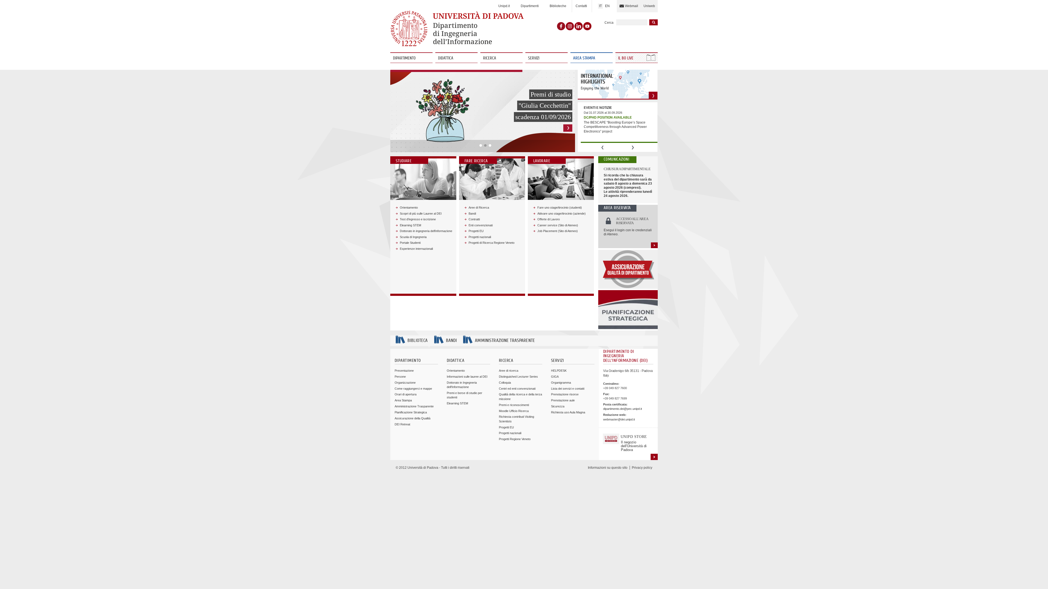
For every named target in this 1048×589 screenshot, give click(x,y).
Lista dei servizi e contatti (567, 388)
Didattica (445, 58)
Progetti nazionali (480, 237)
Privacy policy (642, 468)
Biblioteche (558, 6)
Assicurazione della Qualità (412, 418)
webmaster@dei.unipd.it (619, 419)
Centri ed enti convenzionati (517, 388)
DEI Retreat (402, 424)
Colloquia (505, 382)
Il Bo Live (626, 58)
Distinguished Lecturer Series (518, 376)
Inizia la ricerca (653, 22)
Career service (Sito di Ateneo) (557, 225)
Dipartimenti (530, 6)
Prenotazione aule (563, 400)
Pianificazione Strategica (411, 412)
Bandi (472, 213)
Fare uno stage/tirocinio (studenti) (559, 207)
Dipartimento (404, 58)
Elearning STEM (410, 225)
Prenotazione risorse (565, 394)
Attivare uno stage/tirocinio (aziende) (561, 213)
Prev (602, 147)
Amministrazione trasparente (505, 340)
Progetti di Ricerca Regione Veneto (491, 242)
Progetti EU (476, 231)
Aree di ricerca (508, 370)
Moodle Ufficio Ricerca (514, 411)
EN (607, 6)
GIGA (555, 376)
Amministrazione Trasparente (414, 406)
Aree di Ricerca (479, 207)
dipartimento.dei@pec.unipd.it (622, 408)
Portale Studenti (410, 242)
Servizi (533, 58)
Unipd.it (504, 6)
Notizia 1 (480, 145)
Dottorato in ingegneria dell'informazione (426, 231)
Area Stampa (584, 58)
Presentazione (404, 370)
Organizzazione (405, 382)
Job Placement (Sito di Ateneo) (557, 231)
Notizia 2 (485, 145)
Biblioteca (417, 340)
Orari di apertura (405, 394)
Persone (400, 376)
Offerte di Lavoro (548, 219)
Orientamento (409, 207)
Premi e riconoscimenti (514, 405)
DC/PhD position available (608, 117)
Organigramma (561, 382)
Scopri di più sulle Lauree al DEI (421, 213)
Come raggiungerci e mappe (413, 388)
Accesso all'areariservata (632, 221)
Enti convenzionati (481, 225)
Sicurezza (557, 406)
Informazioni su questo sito (607, 468)
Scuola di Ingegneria (413, 237)
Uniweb (649, 6)
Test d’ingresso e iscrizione (418, 219)
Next (633, 147)
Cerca (609, 23)
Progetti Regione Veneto (515, 439)
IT (600, 6)
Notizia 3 (490, 145)
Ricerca (489, 58)
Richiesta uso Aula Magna (568, 412)
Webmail (631, 6)
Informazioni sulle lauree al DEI (467, 376)
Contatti (581, 6)
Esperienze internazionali (416, 248)
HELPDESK (559, 370)
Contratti (474, 219)
